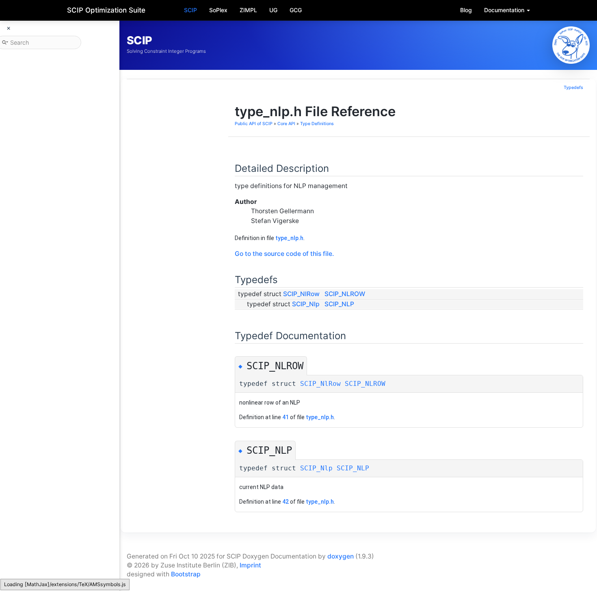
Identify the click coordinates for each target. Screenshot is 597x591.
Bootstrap (186, 574)
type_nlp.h (289, 238)
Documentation (505, 9)
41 (285, 417)
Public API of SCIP (254, 123)
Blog (466, 9)
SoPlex (218, 9)
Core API (286, 123)
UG (273, 9)
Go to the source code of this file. (284, 254)
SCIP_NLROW (344, 294)
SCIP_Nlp (306, 304)
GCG (296, 9)
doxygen (340, 556)
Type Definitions (317, 123)
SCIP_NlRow (301, 294)
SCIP (190, 9)
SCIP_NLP (339, 304)
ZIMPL (248, 9)
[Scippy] (571, 45)
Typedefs (573, 87)
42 (285, 501)
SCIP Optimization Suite (106, 10)
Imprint (250, 565)
